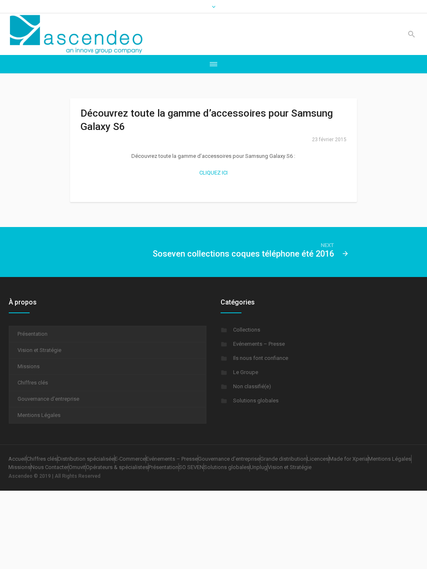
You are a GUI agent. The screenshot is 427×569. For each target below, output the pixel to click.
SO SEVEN (191, 467)
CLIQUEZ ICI (213, 173)
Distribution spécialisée (86, 459)
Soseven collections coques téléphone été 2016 (243, 254)
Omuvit (77, 467)
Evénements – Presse (259, 344)
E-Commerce (130, 459)
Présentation (33, 334)
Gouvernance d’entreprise (48, 399)
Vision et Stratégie (39, 350)
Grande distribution (283, 459)
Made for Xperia (348, 459)
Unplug (258, 467)
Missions (29, 366)
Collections (246, 330)
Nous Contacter (49, 467)
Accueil (17, 459)
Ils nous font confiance (260, 358)
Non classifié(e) (252, 386)
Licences (318, 459)
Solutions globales (256, 400)
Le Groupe (245, 372)
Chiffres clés (33, 382)
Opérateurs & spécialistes (117, 467)
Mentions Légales (39, 415)
